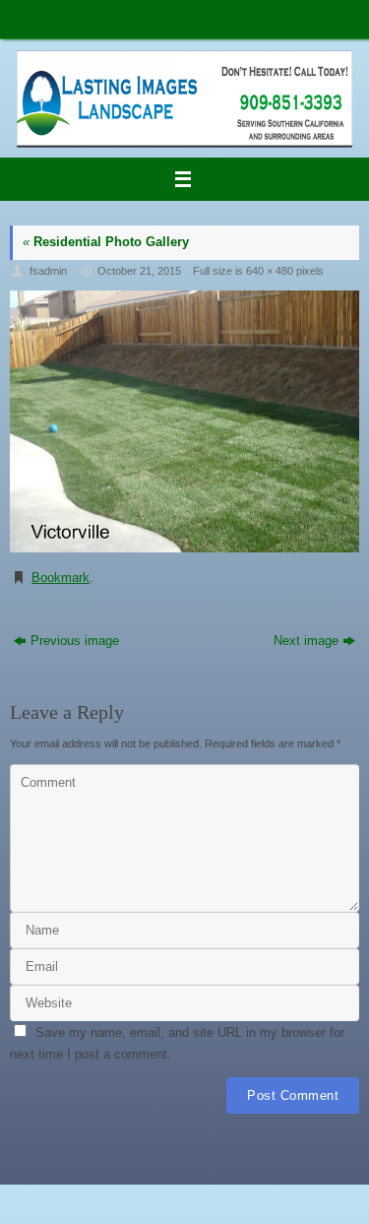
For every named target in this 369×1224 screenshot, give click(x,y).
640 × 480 (269, 271)
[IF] (184, 421)
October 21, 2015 (139, 271)
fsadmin (48, 271)
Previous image (75, 641)
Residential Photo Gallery (106, 242)
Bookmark (60, 578)
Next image (306, 641)
